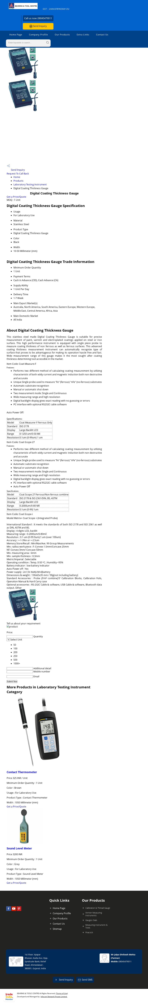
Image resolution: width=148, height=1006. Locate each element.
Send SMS (87, 979)
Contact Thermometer (22, 772)
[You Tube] (13, 910)
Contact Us (102, 34)
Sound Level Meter (19, 848)
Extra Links (83, 34)
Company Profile (38, 34)
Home (16, 177)
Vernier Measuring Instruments (93, 914)
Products (18, 180)
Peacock (89, 932)
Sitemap (57, 928)
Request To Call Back (18, 173)
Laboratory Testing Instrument (30, 184)
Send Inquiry (39, 26)
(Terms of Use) (62, 993)
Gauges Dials (91, 920)
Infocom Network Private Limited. (54, 996)
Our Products (62, 34)
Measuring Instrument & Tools (96, 926)
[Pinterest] (19, 910)
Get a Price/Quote (16, 196)
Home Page (15, 34)
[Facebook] (8, 910)
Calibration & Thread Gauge (97, 908)
